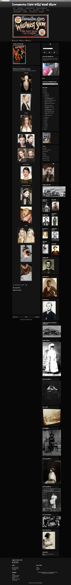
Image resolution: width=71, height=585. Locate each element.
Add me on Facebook (46, 158)
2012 (45, 92)
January (46, 126)
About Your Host (20, 8)
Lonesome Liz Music (15, 567)
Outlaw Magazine (45, 151)
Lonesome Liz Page (15, 568)
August (46, 118)
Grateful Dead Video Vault (29, 8)
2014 (45, 89)
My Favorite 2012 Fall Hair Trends (49, 100)
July (45, 120)
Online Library (41, 11)
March (46, 124)
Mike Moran (23, 40)
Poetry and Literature (33, 11)
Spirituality (25, 11)
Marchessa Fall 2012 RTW (48, 105)
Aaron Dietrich (15, 40)
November (46, 95)
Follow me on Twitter (46, 160)
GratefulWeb (44, 148)
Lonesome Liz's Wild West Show (34, 5)
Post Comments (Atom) (28, 319)
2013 (45, 91)
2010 (45, 129)
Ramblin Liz (29, 40)
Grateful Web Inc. (44, 572)
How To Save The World (16, 579)
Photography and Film (17, 11)
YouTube (37, 569)
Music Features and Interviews (41, 8)
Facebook (37, 568)
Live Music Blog (14, 580)
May (45, 123)
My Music (44, 153)
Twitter (37, 567)
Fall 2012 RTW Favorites (48, 115)
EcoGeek (13, 574)
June (45, 121)
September (46, 117)
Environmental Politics (15, 575)
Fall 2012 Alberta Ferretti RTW (49, 111)
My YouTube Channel (46, 156)
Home (14, 8)
